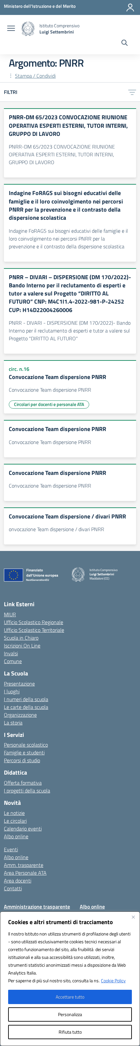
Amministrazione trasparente (37, 906)
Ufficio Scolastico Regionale (33, 622)
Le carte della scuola (26, 707)
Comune (13, 661)
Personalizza (70, 1014)
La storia (13, 722)
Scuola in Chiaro (21, 638)
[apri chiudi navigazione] (11, 29)
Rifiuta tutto (70, 1031)
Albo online (16, 836)
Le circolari (15, 821)
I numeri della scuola (26, 699)
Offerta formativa (23, 783)
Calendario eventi (23, 828)
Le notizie (14, 813)
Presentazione (19, 683)
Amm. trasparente (23, 865)
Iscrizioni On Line (22, 645)
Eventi (11, 849)
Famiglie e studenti (24, 752)
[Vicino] (133, 917)
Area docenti (17, 880)
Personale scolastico (26, 745)
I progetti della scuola (27, 790)
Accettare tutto (70, 996)
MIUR (10, 614)
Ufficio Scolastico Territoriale (34, 630)
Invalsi (11, 653)
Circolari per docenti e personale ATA (49, 404)
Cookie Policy (113, 980)
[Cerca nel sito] (124, 43)
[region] (70, 978)
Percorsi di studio (22, 760)
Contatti (13, 888)
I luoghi (12, 691)
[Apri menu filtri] (132, 92)
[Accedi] (130, 7)
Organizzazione (20, 715)
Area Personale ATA (25, 873)
